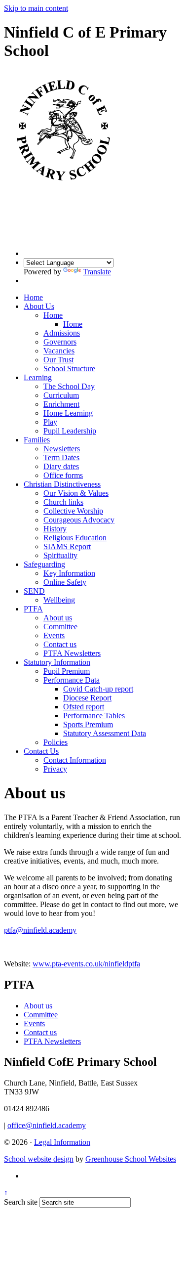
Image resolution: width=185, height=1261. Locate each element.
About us (57, 617)
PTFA (33, 609)
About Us (39, 306)
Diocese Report (87, 698)
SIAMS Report (67, 546)
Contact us (59, 644)
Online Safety (64, 582)
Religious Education (75, 537)
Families (37, 439)
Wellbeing (59, 600)
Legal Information (62, 1142)
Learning (38, 377)
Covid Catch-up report (98, 689)
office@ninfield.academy (46, 1125)
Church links (63, 502)
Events (54, 635)
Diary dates (61, 466)
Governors (59, 342)
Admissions (61, 333)
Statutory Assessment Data (104, 733)
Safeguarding (44, 564)
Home (33, 297)
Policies (55, 742)
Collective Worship (73, 511)
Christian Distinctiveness (62, 484)
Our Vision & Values (76, 493)
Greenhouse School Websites (130, 1159)
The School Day (69, 386)
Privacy (55, 769)
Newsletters (61, 448)
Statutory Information (57, 662)
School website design (39, 1159)
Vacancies (58, 351)
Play (50, 422)
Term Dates (61, 457)
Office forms (63, 475)
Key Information (69, 573)
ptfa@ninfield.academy (40, 930)
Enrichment (61, 404)
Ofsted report (83, 706)
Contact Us (41, 751)
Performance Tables (94, 715)
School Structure (69, 368)
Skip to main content (36, 8)
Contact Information (74, 760)
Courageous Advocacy (78, 520)
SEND (34, 591)
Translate (97, 271)
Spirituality (60, 555)
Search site (20, 1202)
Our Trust (58, 359)
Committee (60, 626)
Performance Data (71, 680)
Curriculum (61, 395)
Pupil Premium (66, 671)
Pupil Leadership (69, 431)
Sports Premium (88, 724)
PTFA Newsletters (72, 653)
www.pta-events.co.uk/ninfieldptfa (86, 963)
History (55, 528)
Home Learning (68, 413)
